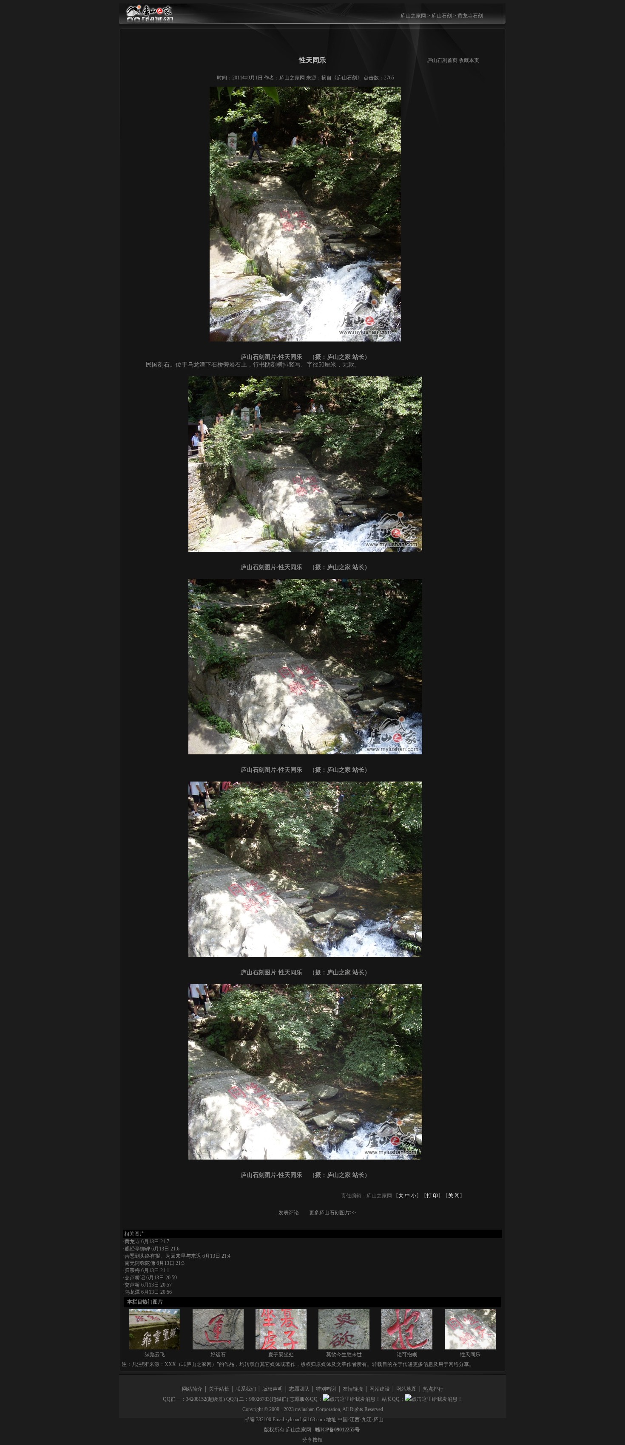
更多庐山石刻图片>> (332, 1213)
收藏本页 (469, 60)
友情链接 (353, 1389)
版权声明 (272, 1389)
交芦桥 (132, 1285)
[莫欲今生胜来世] (343, 1348)
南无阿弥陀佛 (140, 1263)
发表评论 (288, 1213)
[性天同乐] (470, 1348)
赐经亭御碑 (137, 1249)
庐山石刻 (442, 16)
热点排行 (433, 1389)
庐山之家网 (414, 16)
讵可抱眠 (407, 1355)
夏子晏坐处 (281, 1355)
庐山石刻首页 (442, 60)
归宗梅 (132, 1270)
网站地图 (406, 1389)
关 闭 (454, 1196)
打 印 (432, 1196)
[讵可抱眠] (406, 1348)
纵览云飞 (155, 1355)
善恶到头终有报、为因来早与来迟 (163, 1256)
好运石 (218, 1355)
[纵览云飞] (154, 1348)
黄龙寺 (132, 1242)
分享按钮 (312, 1440)
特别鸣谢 (326, 1389)
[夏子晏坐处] (281, 1348)
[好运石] (218, 1348)
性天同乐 (470, 1355)
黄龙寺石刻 (470, 16)
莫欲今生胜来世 (344, 1355)
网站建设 (379, 1389)
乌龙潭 (132, 1292)
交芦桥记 (135, 1278)
